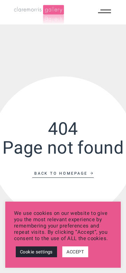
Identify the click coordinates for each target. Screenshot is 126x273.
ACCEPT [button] (75, 251)
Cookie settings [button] (36, 251)
